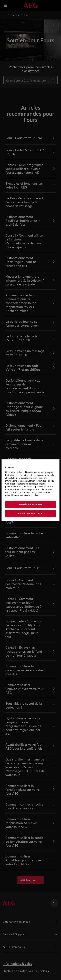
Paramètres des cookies (30, 504)
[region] (30, 490)
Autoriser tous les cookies (31, 513)
